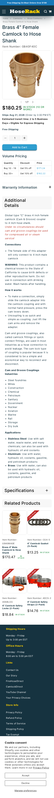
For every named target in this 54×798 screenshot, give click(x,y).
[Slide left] (21, 102)
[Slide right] (32, 102)
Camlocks (17, 18)
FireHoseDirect (14, 681)
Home (5, 18)
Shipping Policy (15, 729)
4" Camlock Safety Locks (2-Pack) (12, 607)
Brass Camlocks (34, 18)
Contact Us (12, 670)
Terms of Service (16, 723)
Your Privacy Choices (18, 697)
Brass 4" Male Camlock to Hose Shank (11, 550)
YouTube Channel (16, 692)
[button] (4, 11)
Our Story (11, 675)
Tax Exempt (12, 734)
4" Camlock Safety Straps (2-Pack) (37, 603)
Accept (25, 775)
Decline (25, 783)
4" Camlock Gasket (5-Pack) (37, 544)
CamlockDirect (14, 686)
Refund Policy (14, 718)
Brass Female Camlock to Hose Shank (20, 22)
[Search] (45, 11)
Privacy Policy (41, 767)
